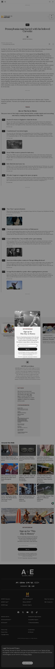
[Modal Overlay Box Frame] (27, 334)
